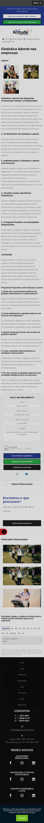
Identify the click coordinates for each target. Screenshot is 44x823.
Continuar (22, 818)
